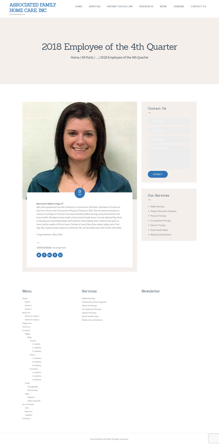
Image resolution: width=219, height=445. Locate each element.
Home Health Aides (159, 230)
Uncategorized (59, 247)
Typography (32, 386)
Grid (27, 407)
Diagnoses (27, 323)
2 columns (36, 347)
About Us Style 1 (32, 316)
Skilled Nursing (157, 206)
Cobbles (28, 415)
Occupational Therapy (160, 220)
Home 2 (28, 305)
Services (26, 326)
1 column (36, 344)
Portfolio (34, 369)
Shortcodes (32, 390)
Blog (29, 337)
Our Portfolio (28, 404)
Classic (33, 340)
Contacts (26, 418)
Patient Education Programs (163, 211)
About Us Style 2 (32, 319)
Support (31, 397)
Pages (27, 333)
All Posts (87, 57)
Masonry (28, 411)
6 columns (36, 365)
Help (27, 393)
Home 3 (28, 309)
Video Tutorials (34, 400)
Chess (32, 354)
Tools (27, 383)
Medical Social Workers (160, 234)
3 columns (36, 351)
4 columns (36, 361)
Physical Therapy (158, 215)
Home (75, 57)
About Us (26, 312)
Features (26, 330)
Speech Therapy (158, 225)
